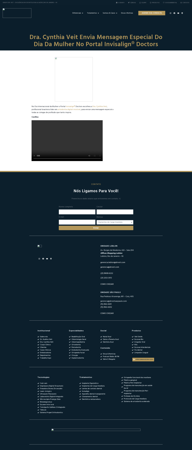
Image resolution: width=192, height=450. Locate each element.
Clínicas (133, 2)
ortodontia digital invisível (69, 109)
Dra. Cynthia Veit (99, 106)
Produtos (156, 2)
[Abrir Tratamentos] (98, 13)
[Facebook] (174, 13)
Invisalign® (70, 106)
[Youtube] (178, 13)
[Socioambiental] (163, 2)
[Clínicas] (128, 2)
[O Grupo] (116, 2)
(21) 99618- (104, 273)
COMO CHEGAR (107, 284)
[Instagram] (170, 13)
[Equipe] (140, 2)
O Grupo (121, 2)
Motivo (100, 217)
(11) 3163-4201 (106, 304)
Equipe (144, 2)
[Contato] (181, 2)
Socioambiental (171, 2)
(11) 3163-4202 (106, 307)
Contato (186, 2)
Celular (100, 206)
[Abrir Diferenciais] (82, 13)
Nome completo (66, 206)
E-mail (61, 217)
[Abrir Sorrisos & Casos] (117, 13)
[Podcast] (182, 13)
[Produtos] (150, 2)
